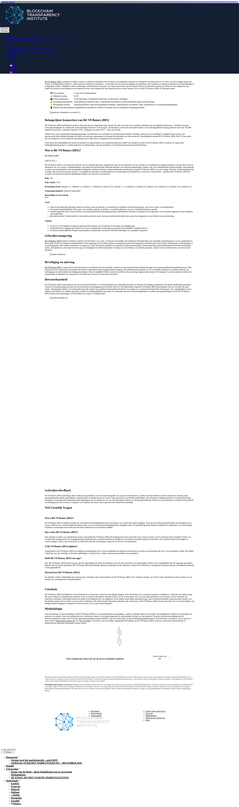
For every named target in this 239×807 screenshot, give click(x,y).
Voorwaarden (96, 716)
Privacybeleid (96, 713)
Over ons (149, 713)
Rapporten (9, 36)
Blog (147, 720)
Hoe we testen (85, 621)
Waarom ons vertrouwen (65, 621)
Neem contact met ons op (156, 711)
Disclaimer (95, 711)
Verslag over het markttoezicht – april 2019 (27, 38)
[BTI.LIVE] (31, 26)
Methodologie (15, 50)
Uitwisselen (9, 45)
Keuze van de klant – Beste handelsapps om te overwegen (33, 47)
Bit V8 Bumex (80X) (53, 82)
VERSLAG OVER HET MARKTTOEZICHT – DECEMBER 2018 (37, 41)
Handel (8, 43)
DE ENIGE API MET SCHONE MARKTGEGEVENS (32, 52)
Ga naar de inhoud (7, 2)
